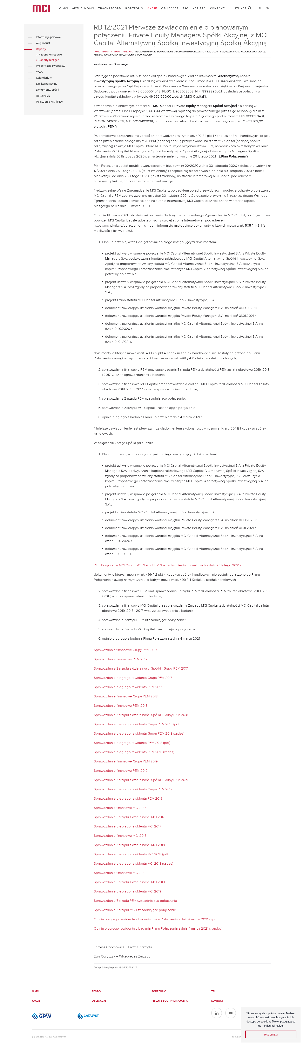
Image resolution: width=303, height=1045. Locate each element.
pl (260, 8)
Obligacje (169, 8)
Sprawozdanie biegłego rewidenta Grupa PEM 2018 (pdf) (137, 724)
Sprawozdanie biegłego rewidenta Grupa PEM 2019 (133, 789)
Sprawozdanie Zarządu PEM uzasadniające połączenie (135, 901)
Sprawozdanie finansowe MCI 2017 (120, 808)
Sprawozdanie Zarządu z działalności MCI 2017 (129, 817)
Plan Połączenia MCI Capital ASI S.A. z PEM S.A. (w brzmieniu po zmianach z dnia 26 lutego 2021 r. (168, 565)
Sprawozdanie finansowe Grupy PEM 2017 (125, 650)
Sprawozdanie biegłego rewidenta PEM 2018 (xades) (134, 752)
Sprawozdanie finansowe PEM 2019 (121, 771)
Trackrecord (109, 8)
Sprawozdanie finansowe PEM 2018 (121, 706)
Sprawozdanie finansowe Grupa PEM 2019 (126, 761)
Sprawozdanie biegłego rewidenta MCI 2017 (127, 826)
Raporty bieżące (49, 60)
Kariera (199, 8)
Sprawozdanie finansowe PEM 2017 (120, 659)
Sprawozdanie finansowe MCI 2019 (120, 873)
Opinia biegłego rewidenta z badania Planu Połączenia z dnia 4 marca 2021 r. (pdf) (156, 919)
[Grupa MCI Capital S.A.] (41, 8)
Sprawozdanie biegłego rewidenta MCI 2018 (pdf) (131, 854)
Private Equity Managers (170, 1001)
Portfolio (134, 8)
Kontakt (217, 8)
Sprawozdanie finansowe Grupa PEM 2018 (126, 696)
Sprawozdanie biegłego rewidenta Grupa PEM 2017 (133, 678)
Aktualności (83, 8)
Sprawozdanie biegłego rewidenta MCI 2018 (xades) (133, 863)
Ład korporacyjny (46, 83)
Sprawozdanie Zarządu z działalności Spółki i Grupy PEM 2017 (141, 668)
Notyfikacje (43, 95)
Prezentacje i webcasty (50, 65)
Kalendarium (44, 77)
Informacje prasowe (48, 37)
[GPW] (52, 1016)
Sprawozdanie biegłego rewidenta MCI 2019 (127, 891)
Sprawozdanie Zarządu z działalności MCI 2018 (129, 845)
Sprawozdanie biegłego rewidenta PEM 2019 (128, 798)
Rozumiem (271, 1034)
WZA (39, 71)
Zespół (97, 991)
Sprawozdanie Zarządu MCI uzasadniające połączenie (135, 910)
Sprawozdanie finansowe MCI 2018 (120, 836)
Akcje (152, 8)
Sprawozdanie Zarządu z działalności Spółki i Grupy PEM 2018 (141, 715)
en (267, 8)
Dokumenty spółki (47, 89)
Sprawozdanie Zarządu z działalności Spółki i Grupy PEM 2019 (141, 780)
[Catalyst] (98, 1016)
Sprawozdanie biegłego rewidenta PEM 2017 (128, 687)
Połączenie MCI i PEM (49, 101)
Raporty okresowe (50, 54)
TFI (213, 991)
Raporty (41, 49)
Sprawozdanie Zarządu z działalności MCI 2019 (129, 882)
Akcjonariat (43, 43)
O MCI (63, 8)
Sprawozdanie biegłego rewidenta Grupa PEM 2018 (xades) (139, 733)
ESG (185, 8)
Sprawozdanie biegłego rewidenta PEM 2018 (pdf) (132, 743)
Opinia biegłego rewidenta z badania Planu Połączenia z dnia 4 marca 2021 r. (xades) (158, 928)
